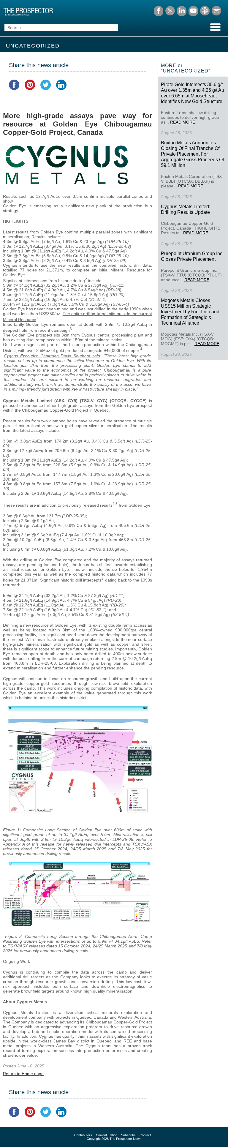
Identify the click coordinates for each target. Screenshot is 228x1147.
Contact (145, 1135)
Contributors (83, 1135)
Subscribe (128, 1135)
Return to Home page (23, 1073)
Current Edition (106, 1135)
